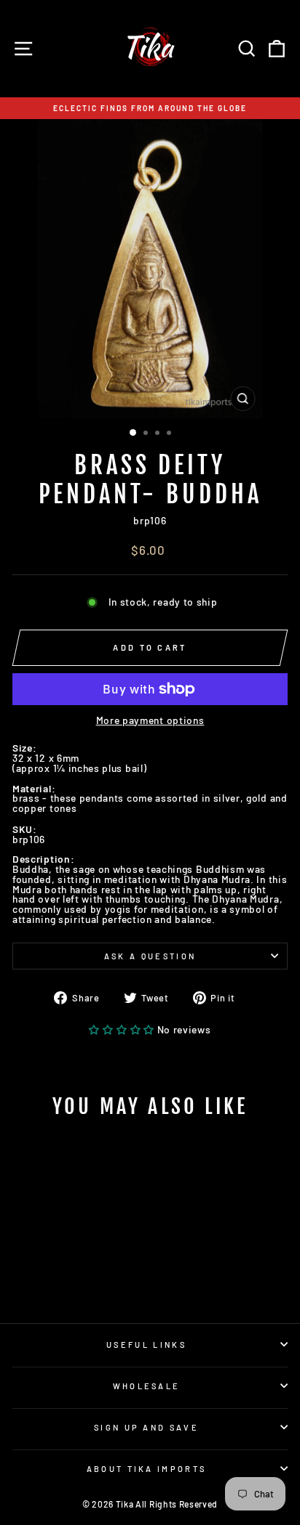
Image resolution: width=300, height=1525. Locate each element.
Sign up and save (146, 1427)
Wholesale (147, 1386)
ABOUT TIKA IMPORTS (147, 1468)
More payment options (150, 720)
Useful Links (146, 1344)
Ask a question (150, 956)
